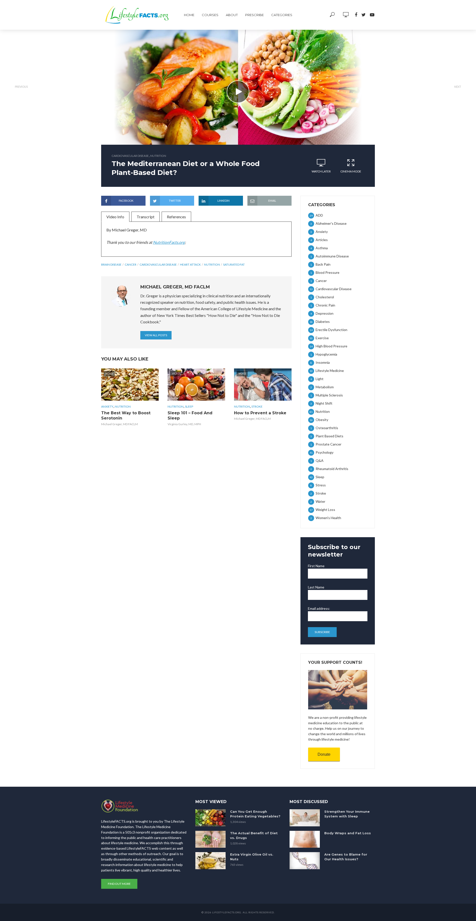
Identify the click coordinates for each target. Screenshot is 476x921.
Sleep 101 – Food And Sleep (190, 416)
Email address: (319, 608)
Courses (210, 15)
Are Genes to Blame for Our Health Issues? (345, 856)
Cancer (130, 264)
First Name (316, 566)
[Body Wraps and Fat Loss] (305, 839)
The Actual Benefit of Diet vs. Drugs (254, 835)
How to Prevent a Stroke (260, 413)
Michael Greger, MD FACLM (119, 424)
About (232, 15)
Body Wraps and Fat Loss (347, 833)
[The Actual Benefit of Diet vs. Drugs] (210, 839)
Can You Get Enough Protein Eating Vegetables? (255, 813)
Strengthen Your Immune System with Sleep (347, 813)
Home (189, 15)
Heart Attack (190, 264)
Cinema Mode (350, 171)
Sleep (189, 406)
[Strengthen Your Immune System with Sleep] (305, 817)
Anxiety (107, 406)
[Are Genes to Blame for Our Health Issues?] (305, 860)
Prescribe (254, 15)
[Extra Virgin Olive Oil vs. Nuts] (210, 860)
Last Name (316, 587)
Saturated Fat (234, 264)
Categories (281, 15)
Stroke (257, 406)
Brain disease (111, 264)
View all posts (156, 335)
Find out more (119, 884)
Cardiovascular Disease (130, 156)
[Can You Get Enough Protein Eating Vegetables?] (210, 817)
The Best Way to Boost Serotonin (125, 416)
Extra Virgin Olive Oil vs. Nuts (251, 856)
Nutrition (158, 156)
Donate (324, 754)
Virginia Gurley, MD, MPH (184, 424)
